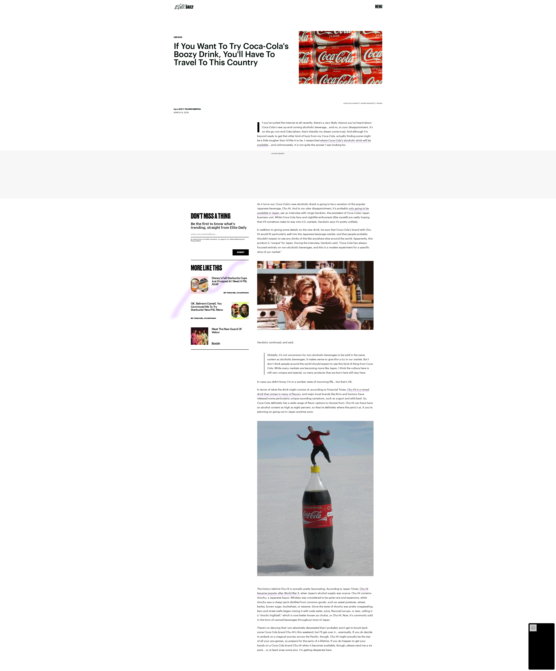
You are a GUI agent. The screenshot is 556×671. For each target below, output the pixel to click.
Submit (240, 252)
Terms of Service (236, 239)
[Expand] (531, 626)
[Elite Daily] (184, 6)
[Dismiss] (551, 626)
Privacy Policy (196, 241)
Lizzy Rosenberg (189, 109)
